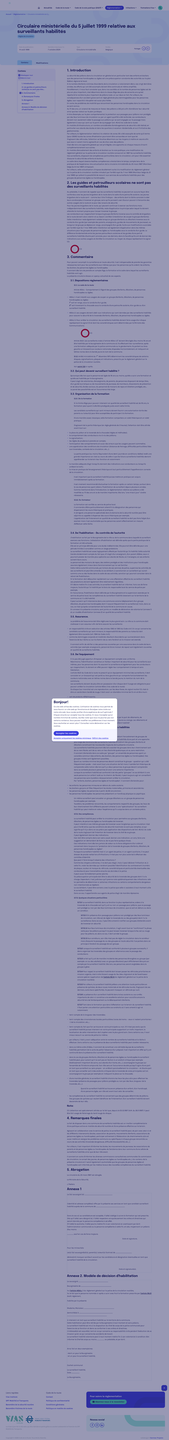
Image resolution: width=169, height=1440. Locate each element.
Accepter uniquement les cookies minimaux (72, 738)
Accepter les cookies (66, 733)
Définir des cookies (100, 738)
